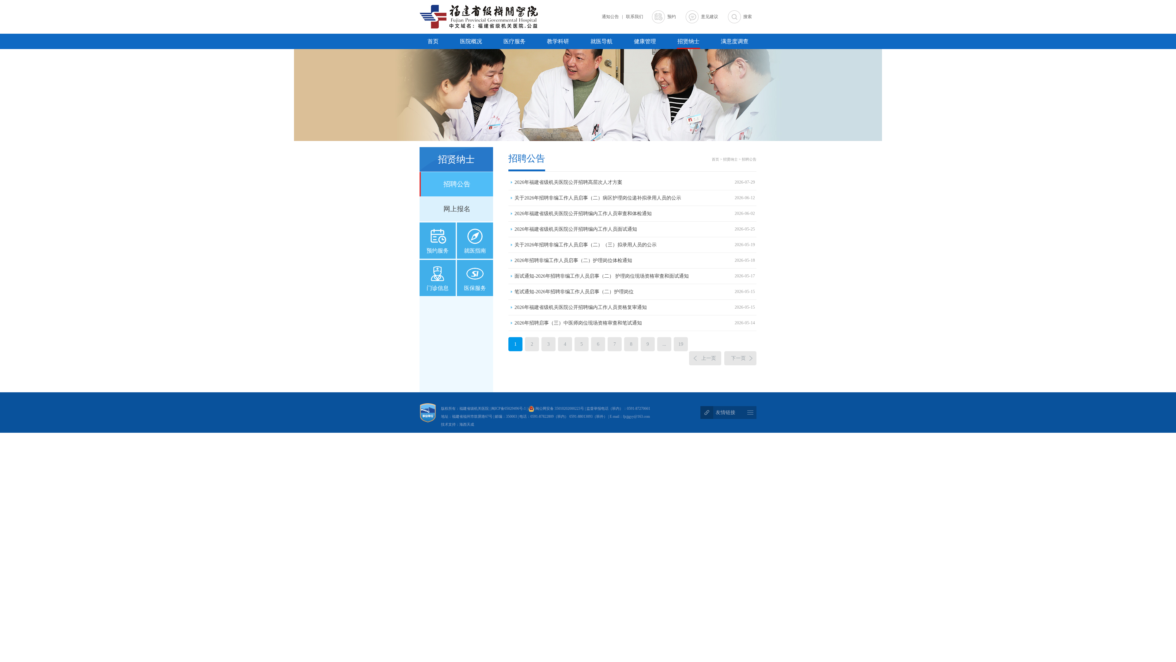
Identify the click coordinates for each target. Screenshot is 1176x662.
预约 (671, 16)
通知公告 (610, 16)
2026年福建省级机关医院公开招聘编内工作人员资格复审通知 (634, 307)
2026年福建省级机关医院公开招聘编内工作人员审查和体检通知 (634, 213)
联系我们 (634, 16)
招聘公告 (456, 184)
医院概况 (471, 41)
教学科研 (558, 41)
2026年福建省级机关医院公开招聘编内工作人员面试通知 (634, 229)
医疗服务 (514, 41)
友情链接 (725, 412)
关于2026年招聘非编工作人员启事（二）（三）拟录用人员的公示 (634, 244)
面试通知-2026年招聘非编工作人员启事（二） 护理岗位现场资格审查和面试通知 (634, 276)
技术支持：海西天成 (457, 424)
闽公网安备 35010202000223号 (559, 408)
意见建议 (709, 16)
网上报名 (456, 209)
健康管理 (645, 41)
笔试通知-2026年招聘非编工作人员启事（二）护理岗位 (634, 291)
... (664, 344)
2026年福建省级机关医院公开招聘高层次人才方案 (634, 182)
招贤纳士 (688, 41)
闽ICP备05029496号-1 (509, 408)
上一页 (708, 358)
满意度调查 (734, 41)
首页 (433, 41)
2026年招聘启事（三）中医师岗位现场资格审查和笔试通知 (634, 322)
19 (680, 344)
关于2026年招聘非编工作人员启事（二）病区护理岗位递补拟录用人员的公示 (634, 197)
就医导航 (601, 41)
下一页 (738, 358)
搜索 (747, 16)
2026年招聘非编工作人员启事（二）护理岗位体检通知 (634, 260)
